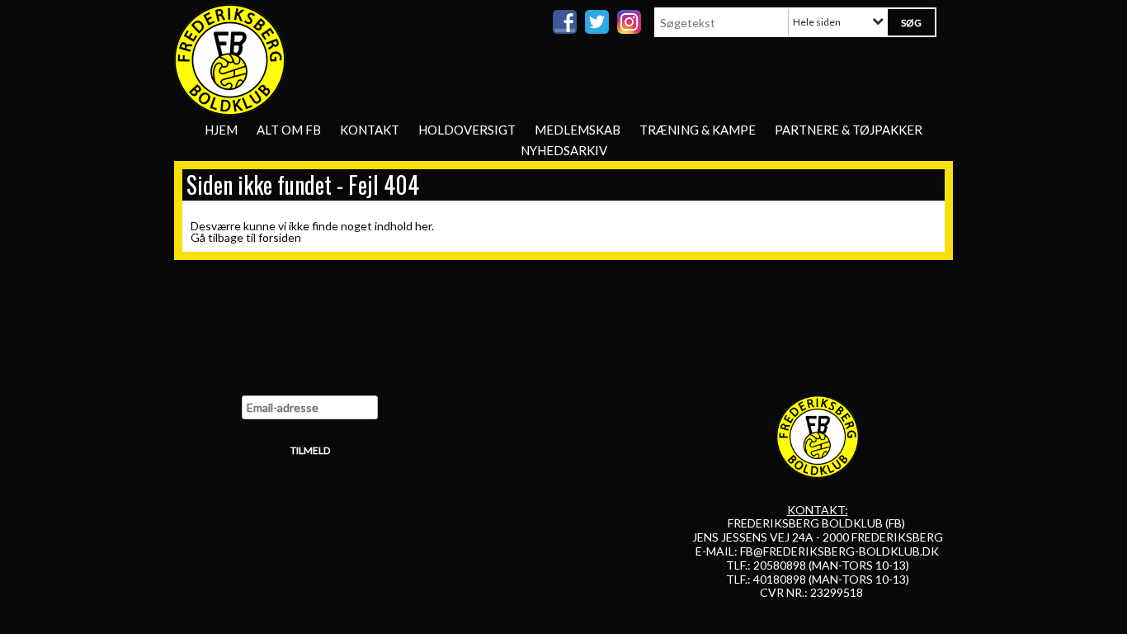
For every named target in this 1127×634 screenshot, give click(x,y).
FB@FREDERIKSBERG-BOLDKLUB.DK (839, 551)
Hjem (221, 129)
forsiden (279, 237)
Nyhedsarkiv (564, 150)
